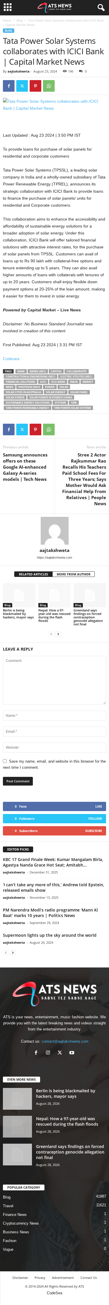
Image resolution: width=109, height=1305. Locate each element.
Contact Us (89, 1277)
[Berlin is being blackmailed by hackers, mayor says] (19, 595)
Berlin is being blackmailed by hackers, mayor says (18, 613)
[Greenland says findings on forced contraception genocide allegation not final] (90, 595)
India (74, 382)
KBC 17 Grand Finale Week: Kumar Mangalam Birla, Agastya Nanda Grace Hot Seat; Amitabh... (53, 862)
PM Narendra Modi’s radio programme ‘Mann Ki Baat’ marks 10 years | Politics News (50, 912)
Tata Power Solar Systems (72, 408)
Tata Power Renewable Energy (27, 408)
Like (98, 806)
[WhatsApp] (49, 86)
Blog (19, 20)
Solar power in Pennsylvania (50, 397)
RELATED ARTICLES (33, 574)
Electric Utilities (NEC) (76, 376)
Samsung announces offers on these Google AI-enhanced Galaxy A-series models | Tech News (25, 467)
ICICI (43, 382)
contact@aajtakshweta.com (65, 1041)
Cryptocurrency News (21, 1223)
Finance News (15, 1214)
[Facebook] (9, 86)
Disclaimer (20, 1277)
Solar (64, 387)
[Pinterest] (35, 86)
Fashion (9, 1241)
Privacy (40, 1277)
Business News (16, 1232)
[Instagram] (49, 1053)
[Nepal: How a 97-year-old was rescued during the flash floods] (54, 595)
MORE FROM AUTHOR (73, 574)
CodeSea (54, 1293)
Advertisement (63, 1277)
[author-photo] (54, 531)
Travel (8, 1206)
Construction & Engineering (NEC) (30, 376)
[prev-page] (51, 634)
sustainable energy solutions (28, 403)
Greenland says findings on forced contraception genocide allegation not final (88, 617)
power (50, 387)
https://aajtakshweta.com (54, 557)
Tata (74, 403)
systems (60, 403)
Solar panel (79, 392)
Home (7, 20)
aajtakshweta (19, 71)
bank (21, 371)
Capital (56, 371)
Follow (95, 818)
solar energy (55, 392)
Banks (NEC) (38, 371)
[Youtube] (72, 1053)
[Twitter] (22, 86)
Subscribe (93, 831)
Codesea (11, 358)
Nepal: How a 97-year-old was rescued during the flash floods (54, 615)
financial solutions (20, 382)
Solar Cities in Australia (23, 392)
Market (88, 382)
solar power (15, 397)
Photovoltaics (29, 387)
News (9, 387)
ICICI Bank (58, 382)
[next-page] (58, 634)
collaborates (77, 371)
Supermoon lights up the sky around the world (50, 935)
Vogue (8, 1249)
